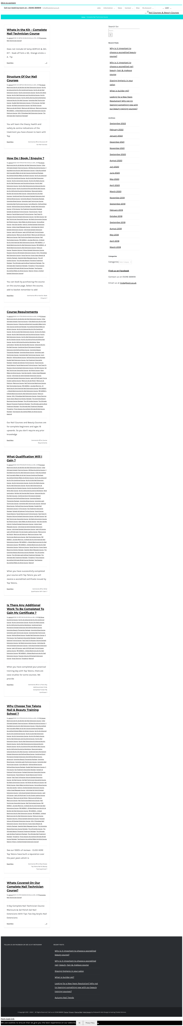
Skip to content (8, 3)
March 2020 (115, 191)
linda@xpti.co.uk (128, 283)
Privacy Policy (90, 1023)
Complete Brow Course (14, 201)
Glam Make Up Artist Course (27, 222)
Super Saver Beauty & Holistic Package (19, 398)
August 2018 (116, 228)
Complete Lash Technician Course (32, 201)
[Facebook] (4, 951)
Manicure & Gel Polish (14, 108)
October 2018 (116, 216)
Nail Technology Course (14, 386)
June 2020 (115, 173)
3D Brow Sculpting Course (36, 168)
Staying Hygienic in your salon (69, 971)
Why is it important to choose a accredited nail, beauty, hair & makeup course (75, 963)
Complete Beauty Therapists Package (32, 199)
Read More (10, 63)
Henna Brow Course (40, 785)
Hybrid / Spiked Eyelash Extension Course (20, 524)
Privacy (71, 1012)
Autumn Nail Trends (64, 997)
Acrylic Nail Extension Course (16, 485)
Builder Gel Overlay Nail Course (16, 193)
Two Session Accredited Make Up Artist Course (27, 411)
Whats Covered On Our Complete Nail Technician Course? (25, 886)
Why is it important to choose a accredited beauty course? (123, 52)
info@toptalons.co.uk (51, 8)
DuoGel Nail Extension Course (21, 103)
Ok (79, 1023)
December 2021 (117, 142)
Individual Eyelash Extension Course (18, 378)
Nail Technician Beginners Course (29, 237)
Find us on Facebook (118, 271)
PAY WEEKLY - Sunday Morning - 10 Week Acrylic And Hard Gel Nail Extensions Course (26, 539)
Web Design (87, 1012)
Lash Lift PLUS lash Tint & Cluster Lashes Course (22, 532)
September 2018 (117, 222)
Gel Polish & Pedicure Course (34, 782)
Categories (113, 262)
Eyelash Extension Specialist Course (33, 772)
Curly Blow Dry (32, 204)
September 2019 (117, 204)
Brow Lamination (37, 191)
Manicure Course (41, 108)
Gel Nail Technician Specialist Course (34, 780)
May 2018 (114, 235)
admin (11, 38)
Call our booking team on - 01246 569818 (22, 8)
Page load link (7, 1019)
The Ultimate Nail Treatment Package (31, 406)
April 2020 (115, 185)
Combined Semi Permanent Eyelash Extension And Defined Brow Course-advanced (26, 756)
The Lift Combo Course (31, 401)
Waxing (31, 271)
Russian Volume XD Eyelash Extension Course (21, 253)
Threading (31, 265)
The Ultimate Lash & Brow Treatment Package (27, 263)
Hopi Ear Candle (17, 224)
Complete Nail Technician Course (17, 204)
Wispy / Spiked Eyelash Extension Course (25, 841)
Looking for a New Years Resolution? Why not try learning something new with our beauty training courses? (76, 987)
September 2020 (118, 154)
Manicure (10, 798)
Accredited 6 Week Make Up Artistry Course (20, 175)
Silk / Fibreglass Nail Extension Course (30, 113)
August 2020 (116, 160)
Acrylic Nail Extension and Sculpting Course (26, 95)
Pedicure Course (12, 113)
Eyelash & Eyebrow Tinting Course (17, 211)
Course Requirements (22, 312)
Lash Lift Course (17, 232)
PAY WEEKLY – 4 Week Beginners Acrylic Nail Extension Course (26, 110)
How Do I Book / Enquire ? (25, 158)
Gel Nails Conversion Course (21, 105)
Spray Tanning (25, 255)
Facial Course (33, 211)
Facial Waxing (11, 365)
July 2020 (114, 167)
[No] (98, 1023)
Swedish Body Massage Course (27, 258)
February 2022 (116, 129)
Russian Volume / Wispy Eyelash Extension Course (28, 250)
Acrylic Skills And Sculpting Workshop (33, 97)
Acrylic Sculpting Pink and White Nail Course (31, 188)
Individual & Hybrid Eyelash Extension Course (26, 375)
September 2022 (118, 123)
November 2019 (117, 197)
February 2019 (116, 210)
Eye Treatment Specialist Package (31, 209)
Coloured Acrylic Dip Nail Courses (17, 100)
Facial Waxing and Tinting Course (22, 214)
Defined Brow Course (19, 357)
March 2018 (115, 247)
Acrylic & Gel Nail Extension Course (23, 332)
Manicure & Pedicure (28, 108)
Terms (66, 1012)
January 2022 (116, 136)
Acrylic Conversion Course (27, 92)
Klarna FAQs (78, 1012)
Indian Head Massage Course (21, 227)
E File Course (35, 103)
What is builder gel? (119, 90)
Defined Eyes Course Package (21, 206)
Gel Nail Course (39, 217)
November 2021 (117, 148)
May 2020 (114, 179)
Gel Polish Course (35, 105)
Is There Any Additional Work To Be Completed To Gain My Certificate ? (25, 608)
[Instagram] (7, 951)
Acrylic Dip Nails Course (36, 181)
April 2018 (114, 241)
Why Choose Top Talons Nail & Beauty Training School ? (24, 709)
